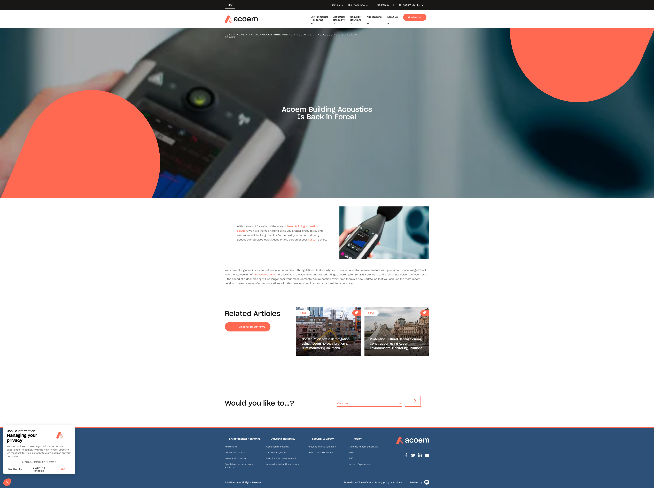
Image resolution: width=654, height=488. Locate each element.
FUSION (312, 239)
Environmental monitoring (271, 35)
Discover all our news (252, 326)
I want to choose (39, 469)
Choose (342, 403)
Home (229, 35)
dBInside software (264, 274)
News (241, 35)
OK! (63, 469)
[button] (7, 482)
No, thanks (15, 469)
